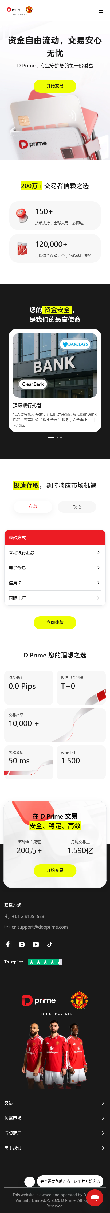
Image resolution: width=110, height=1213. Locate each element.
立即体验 (55, 623)
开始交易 (55, 86)
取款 (77, 507)
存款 (33, 507)
